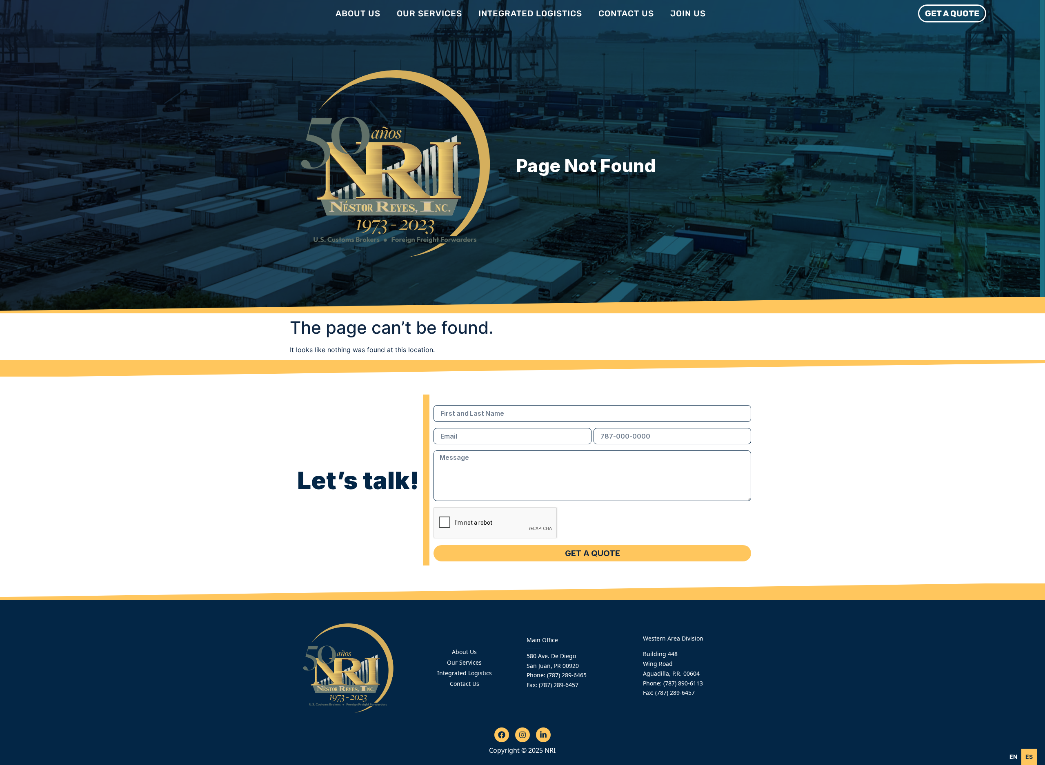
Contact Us (626, 13)
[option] (1029, 757)
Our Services (429, 13)
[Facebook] (501, 734)
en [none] (1013, 756)
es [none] (1029, 756)
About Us (358, 13)
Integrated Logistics (530, 13)
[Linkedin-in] (543, 734)
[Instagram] (522, 734)
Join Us (688, 13)
